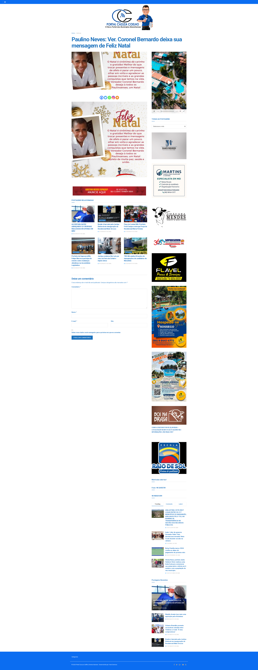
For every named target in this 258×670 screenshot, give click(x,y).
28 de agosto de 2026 (78, 233)
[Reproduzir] (154, 111)
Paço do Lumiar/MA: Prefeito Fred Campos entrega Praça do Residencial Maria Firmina (135, 226)
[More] (117, 97)
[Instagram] (113, 97)
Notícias (78, 33)
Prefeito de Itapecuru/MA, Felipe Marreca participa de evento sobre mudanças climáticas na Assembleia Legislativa (82, 260)
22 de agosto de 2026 (131, 263)
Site (112, 321)
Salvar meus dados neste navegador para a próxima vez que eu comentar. (96, 332)
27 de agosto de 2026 (105, 231)
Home (73, 33)
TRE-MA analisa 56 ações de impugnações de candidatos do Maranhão (135, 258)
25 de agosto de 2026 (78, 268)
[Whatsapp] (109, 97)
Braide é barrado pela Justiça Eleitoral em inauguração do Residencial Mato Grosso (108, 226)
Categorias (75, 657)
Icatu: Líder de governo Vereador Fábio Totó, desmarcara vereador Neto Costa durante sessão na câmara (174, 536)
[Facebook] (101, 97)
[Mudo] (180, 111)
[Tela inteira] (184, 111)
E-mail (74, 321)
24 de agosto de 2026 (105, 263)
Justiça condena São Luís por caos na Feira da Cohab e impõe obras (108, 258)
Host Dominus (113, 664)
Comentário (76, 287)
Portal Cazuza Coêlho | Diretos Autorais (87, 664)
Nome (74, 312)
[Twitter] (105, 97)
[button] (169, 82)
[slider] (167, 111)
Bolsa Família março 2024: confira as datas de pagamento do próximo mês (175, 550)
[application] (169, 82)
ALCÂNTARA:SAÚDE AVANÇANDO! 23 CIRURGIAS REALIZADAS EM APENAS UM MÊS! (168, 602)
